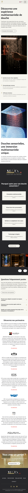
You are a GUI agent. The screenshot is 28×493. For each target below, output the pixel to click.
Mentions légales (18, 489)
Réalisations (18, 478)
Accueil (4, 478)
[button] (20, 270)
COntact (14, 481)
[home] (2, 2)
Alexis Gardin (20, 490)
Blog (24, 478)
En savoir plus (14, 348)
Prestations (10, 478)
